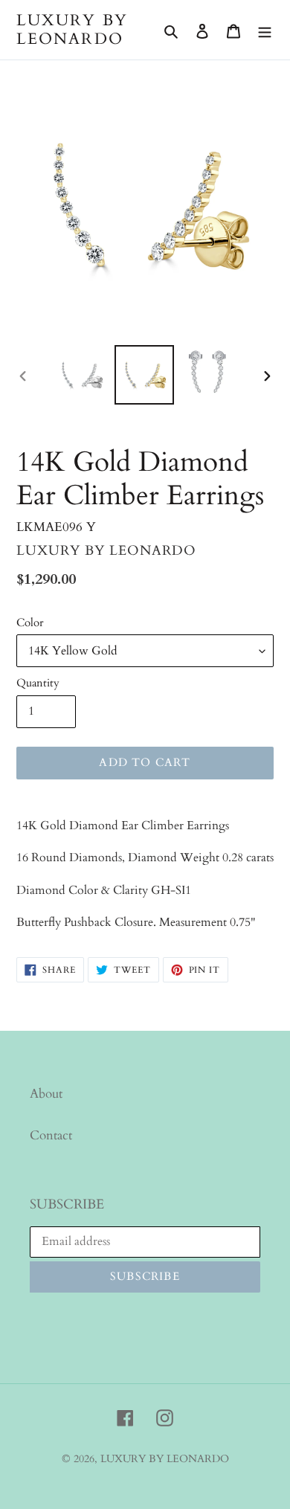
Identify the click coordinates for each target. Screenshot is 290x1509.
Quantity (37, 682)
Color (29, 622)
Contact (51, 1135)
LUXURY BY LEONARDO (72, 29)
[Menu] (264, 30)
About (46, 1093)
